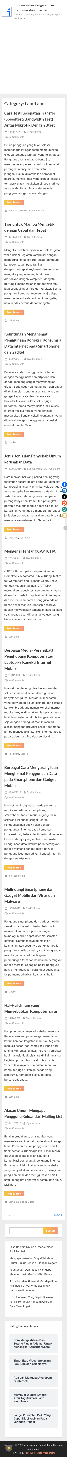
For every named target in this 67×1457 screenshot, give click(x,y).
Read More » (15, 203)
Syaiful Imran (34, 131)
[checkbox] (8, 1448)
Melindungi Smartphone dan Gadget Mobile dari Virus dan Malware (29, 895)
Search (50, 1230)
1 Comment (54, 469)
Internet (12, 875)
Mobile (12, 442)
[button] (64, 484)
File (16, 537)
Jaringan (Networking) (20, 210)
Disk (10, 537)
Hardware (13, 753)
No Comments (16, 137)
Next (57, 1215)
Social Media (27, 1201)
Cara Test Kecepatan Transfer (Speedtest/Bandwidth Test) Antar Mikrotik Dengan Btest (29, 119)
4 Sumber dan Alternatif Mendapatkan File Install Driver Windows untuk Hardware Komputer (33, 1286)
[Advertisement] (33, 55)
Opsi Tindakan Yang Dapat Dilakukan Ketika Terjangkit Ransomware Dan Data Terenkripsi (32, 1302)
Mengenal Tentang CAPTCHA (29, 551)
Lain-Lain (39, 210)
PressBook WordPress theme (40, 1452)
